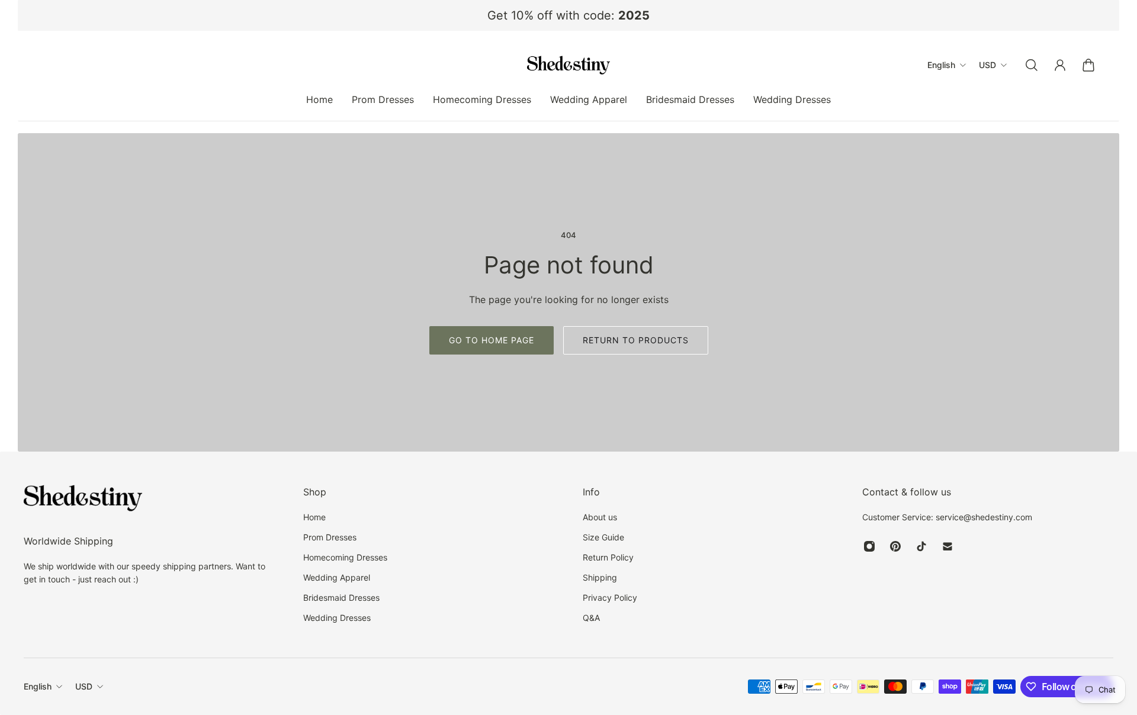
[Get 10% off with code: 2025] (568, 15)
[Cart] (1088, 65)
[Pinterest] (895, 546)
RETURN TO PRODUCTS (636, 340)
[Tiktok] (921, 546)
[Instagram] (869, 546)
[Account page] (1060, 65)
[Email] (947, 546)
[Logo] (568, 65)
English (38, 686)
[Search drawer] (1031, 65)
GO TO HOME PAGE (491, 340)
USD (83, 686)
